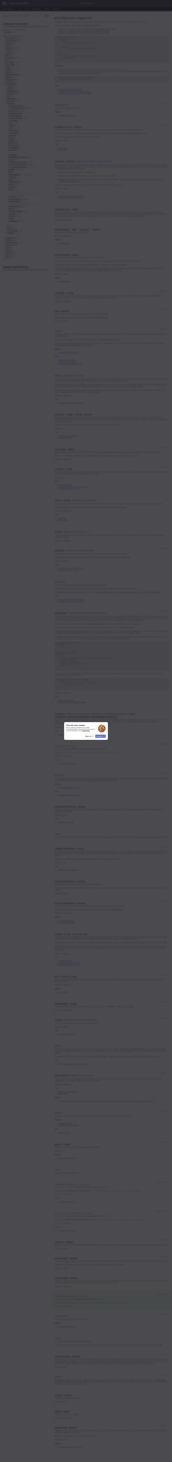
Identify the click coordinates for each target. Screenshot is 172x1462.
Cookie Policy (86, 730)
